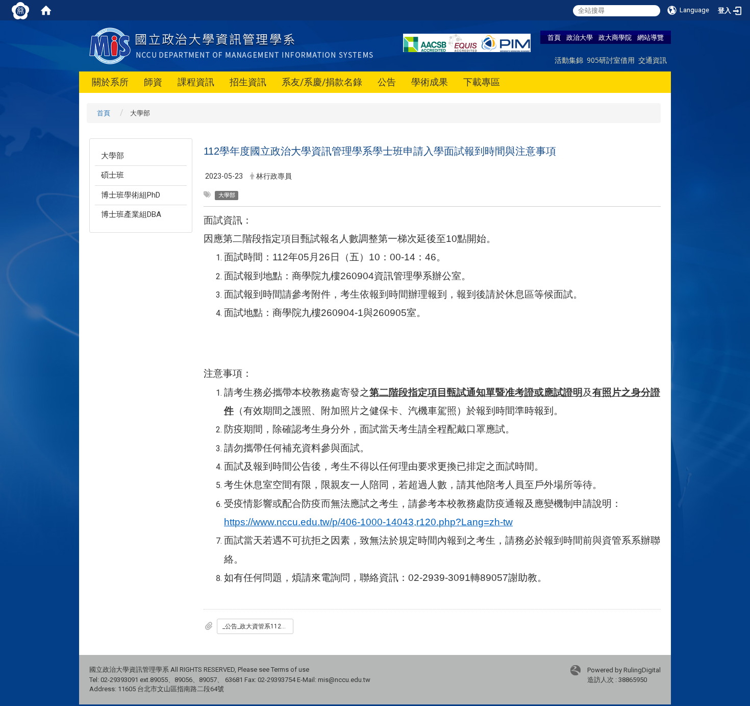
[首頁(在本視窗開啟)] (46, 10)
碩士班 (112, 175)
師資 (153, 82)
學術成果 (429, 82)
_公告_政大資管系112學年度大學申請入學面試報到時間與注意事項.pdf (257, 626)
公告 (387, 82)
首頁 (554, 37)
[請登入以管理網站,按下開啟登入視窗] (20, 10)
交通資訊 (652, 60)
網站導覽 (650, 37)
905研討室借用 (611, 60)
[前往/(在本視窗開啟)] (233, 45)
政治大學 (579, 37)
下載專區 (481, 82)
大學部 (112, 155)
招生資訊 (248, 82)
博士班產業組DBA (131, 214)
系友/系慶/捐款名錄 (322, 82)
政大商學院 (615, 37)
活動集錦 (569, 60)
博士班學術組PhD (130, 195)
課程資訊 (196, 82)
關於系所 (110, 82)
